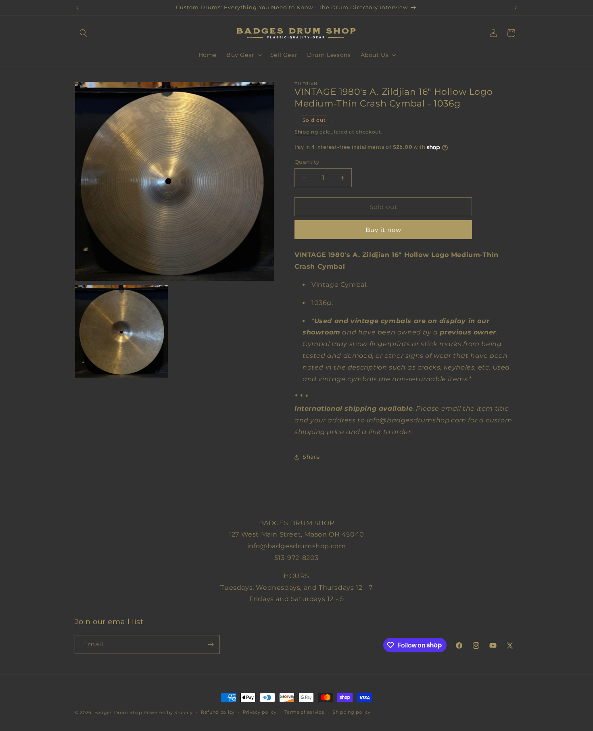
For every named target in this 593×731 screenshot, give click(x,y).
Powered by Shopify (168, 712)
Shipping (306, 132)
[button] (83, 33)
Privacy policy (260, 712)
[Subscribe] (210, 644)
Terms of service (304, 712)
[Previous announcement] (77, 7)
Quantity (306, 162)
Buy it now (383, 230)
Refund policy (218, 712)
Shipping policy (351, 712)
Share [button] (311, 456)
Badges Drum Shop (118, 712)
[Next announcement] (515, 7)
